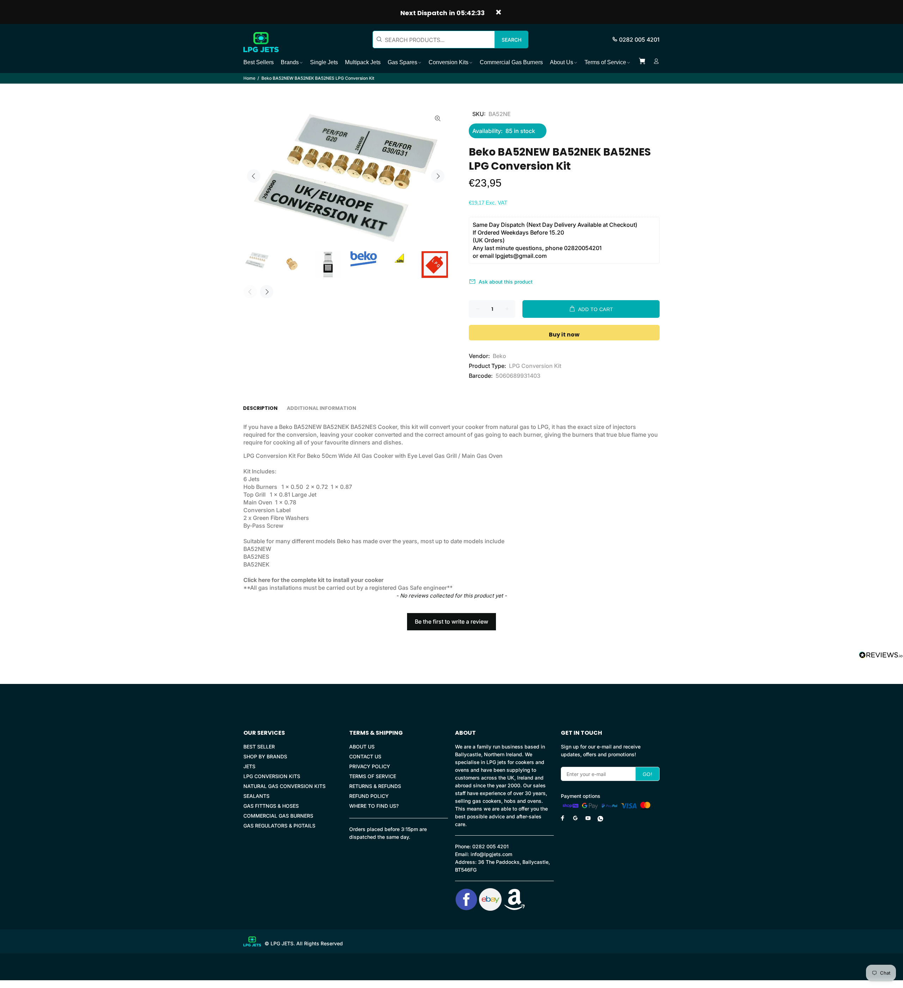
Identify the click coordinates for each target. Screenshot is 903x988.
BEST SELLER (259, 747)
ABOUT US (362, 747)
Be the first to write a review (451, 621)
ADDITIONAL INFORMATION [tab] (321, 408)
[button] (451, 618)
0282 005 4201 (639, 39)
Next (437, 176)
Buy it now (564, 335)
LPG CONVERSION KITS (271, 776)
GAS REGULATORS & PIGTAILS (279, 826)
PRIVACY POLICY (369, 766)
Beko (499, 355)
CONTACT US (365, 756)
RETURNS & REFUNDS (375, 786)
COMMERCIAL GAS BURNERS (278, 816)
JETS (249, 766)
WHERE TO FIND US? (374, 806)
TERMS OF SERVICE (372, 776)
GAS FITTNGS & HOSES (271, 806)
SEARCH (511, 40)
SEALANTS (256, 796)
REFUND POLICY (369, 796)
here (264, 579)
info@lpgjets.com (491, 854)
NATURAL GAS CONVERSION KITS (284, 786)
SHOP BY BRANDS (265, 756)
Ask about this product (506, 282)
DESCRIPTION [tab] (260, 408)
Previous (253, 176)
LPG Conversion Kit (535, 365)
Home (249, 78)
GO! (647, 774)
